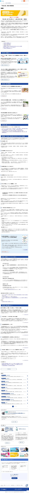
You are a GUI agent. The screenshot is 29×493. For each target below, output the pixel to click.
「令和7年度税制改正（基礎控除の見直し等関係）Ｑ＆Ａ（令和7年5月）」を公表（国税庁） (12, 403)
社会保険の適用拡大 (8, 375)
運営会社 (22, 485)
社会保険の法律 (7, 378)
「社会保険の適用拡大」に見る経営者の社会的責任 (8, 365)
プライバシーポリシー (8, 485)
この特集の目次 (3, 41)
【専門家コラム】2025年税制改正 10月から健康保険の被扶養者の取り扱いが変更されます (12, 400)
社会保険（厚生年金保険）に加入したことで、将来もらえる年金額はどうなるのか (12, 363)
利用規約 (5, 485)
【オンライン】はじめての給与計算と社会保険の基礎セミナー (15, 413)
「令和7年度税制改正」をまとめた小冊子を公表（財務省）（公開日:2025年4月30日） (13, 130)
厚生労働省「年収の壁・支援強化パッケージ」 (8, 301)
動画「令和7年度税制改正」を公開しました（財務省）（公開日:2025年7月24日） (12, 129)
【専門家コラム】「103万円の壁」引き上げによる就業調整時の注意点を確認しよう (12, 388)
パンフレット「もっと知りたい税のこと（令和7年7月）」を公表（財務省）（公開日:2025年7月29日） (15, 128)
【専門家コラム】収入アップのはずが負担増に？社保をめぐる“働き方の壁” (10, 376)
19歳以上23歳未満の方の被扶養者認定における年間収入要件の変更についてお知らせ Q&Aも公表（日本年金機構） (12, 382)
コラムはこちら (4, 108)
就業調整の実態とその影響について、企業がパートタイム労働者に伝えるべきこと (12, 364)
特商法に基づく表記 (18, 485)
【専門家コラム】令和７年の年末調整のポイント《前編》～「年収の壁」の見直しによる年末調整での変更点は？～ (12, 385)
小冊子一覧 (21, 442)
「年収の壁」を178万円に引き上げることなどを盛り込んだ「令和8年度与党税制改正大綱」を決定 (12, 379)
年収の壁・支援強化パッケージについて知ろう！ (9, 47)
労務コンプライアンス (4, 375)
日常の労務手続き (3, 381)
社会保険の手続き (7, 381)
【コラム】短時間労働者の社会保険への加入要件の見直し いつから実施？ (11, 394)
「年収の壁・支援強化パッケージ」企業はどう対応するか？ (9, 296)
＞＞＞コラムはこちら (25, 322)
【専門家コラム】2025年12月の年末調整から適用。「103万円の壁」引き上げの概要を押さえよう (12, 391)
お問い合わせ (2, 485)
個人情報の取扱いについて (13, 485)
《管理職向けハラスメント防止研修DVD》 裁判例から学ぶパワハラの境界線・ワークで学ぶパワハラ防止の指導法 (9, 429)
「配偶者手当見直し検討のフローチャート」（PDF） (14, 289)
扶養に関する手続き (12, 399)
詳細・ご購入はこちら (5, 251)
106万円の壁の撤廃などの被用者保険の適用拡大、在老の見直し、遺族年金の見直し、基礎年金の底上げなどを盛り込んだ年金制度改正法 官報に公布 (12, 397)
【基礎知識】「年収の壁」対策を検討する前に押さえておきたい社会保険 (12, 46)
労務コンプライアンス (8, 399)
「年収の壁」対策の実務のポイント (7, 48)
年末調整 (6, 384)
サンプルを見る (26, 249)
